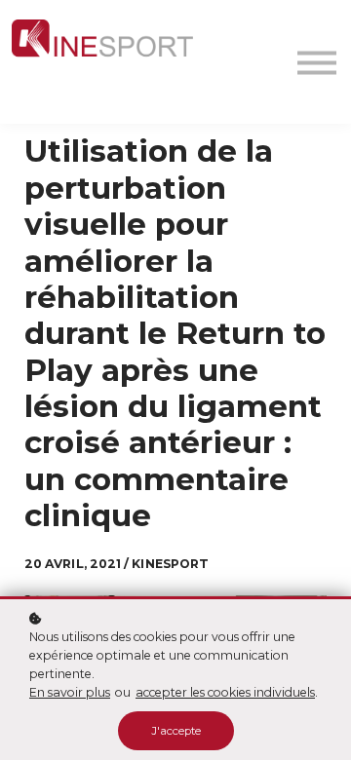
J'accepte (176, 731)
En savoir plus (69, 692)
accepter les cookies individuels (225, 692)
